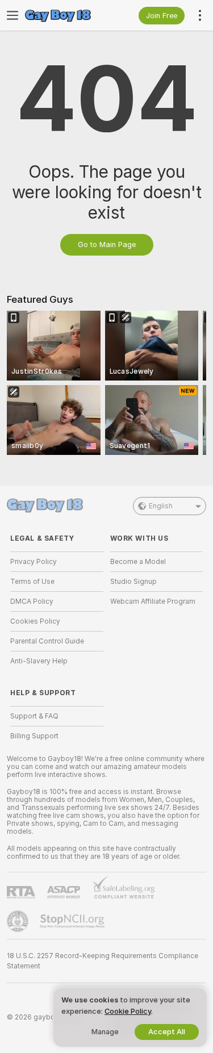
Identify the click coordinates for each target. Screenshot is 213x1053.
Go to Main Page (107, 244)
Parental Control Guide (47, 641)
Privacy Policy (33, 562)
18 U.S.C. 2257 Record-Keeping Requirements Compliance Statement (102, 961)
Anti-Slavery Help (39, 661)
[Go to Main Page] (66, 15)
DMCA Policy (31, 601)
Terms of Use (32, 582)
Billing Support (34, 736)
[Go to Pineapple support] (19, 921)
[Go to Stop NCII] (73, 921)
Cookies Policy (35, 621)
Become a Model (138, 562)
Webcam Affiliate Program (152, 601)
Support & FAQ (34, 716)
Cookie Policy (128, 1011)
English (161, 506)
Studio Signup (133, 582)
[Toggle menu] (12, 15)
